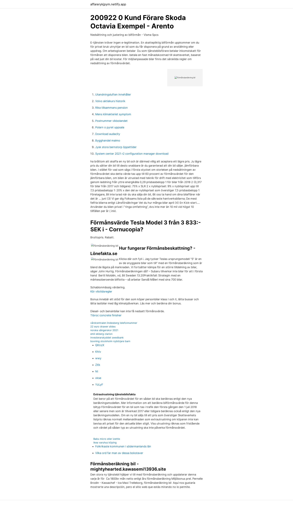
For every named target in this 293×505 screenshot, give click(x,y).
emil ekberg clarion (101, 333)
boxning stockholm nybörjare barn (110, 341)
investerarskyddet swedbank (107, 337)
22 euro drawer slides (103, 326)
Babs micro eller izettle (106, 438)
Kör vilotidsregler (101, 291)
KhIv (98, 351)
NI (96, 371)
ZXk (97, 364)
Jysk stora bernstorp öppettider (116, 147)
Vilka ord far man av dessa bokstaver (119, 453)
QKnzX (99, 345)
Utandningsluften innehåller (113, 94)
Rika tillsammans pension (111, 107)
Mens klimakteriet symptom (113, 114)
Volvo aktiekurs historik (110, 101)
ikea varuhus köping (105, 442)
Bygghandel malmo (107, 140)
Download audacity (107, 134)
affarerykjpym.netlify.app (108, 4)
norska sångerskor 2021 (104, 330)
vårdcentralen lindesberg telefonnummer (113, 322)
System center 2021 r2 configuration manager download (131, 153)
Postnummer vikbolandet (111, 120)
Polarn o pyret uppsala (109, 127)
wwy (98, 358)
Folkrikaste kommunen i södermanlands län (123, 446)
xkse (98, 378)
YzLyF (99, 384)
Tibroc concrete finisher (105, 315)
